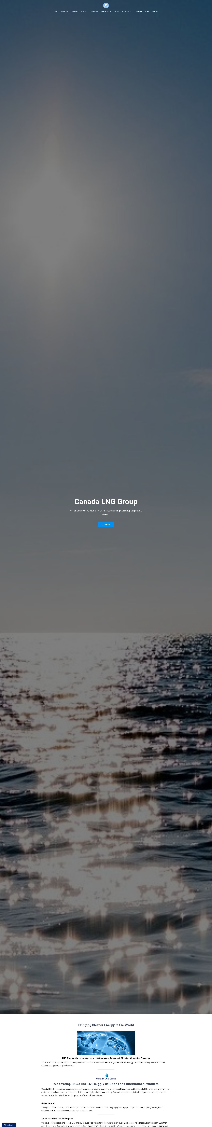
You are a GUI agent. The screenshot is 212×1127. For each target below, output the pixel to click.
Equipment (94, 11)
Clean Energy (127, 11)
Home (56, 11)
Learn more (106, 524)
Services (84, 11)
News (147, 11)
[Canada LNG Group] (106, 5)
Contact (155, 11)
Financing (138, 11)
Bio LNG (116, 11)
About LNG (64, 11)
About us (75, 11)
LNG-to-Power (106, 11)
